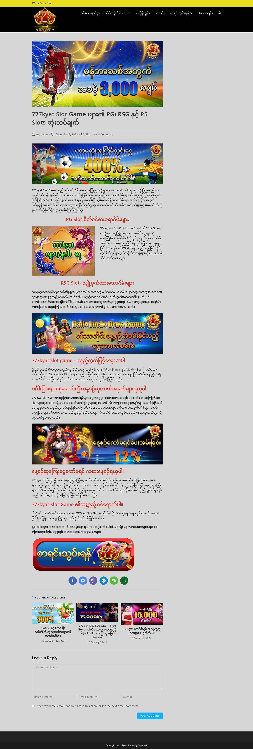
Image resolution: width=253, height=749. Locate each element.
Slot (88, 134)
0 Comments (106, 134)
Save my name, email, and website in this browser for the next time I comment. (88, 706)
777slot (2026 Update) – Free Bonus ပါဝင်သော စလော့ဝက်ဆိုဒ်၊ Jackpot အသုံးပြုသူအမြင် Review (97, 631)
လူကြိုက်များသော (124, 233)
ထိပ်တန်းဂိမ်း (71, 190)
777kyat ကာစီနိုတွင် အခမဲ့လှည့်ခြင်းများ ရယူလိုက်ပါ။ (141, 631)
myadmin (42, 134)
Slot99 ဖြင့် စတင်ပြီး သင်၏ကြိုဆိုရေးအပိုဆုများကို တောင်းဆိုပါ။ (53, 632)
